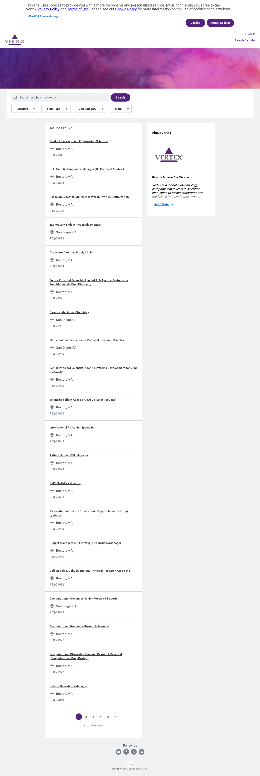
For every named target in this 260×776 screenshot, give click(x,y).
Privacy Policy (48, 9)
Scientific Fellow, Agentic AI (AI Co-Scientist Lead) (83, 399)
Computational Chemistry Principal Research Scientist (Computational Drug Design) (86, 656)
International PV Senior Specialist (72, 427)
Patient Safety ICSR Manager (69, 455)
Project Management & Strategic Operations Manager (85, 542)
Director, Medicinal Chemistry (69, 312)
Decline (195, 22)
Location (22, 108)
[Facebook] (126, 752)
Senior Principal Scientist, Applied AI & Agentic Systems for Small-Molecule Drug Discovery (89, 282)
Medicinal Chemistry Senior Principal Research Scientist (87, 340)
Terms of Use (78, 9)
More (118, 108)
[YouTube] (118, 752)
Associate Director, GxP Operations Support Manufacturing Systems (89, 513)
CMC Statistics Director (65, 483)
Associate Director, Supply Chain (71, 252)
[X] (134, 752)
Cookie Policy (126, 9)
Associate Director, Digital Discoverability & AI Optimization (89, 196)
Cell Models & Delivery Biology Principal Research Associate (90, 570)
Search (120, 97)
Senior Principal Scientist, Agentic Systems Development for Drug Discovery (93, 369)
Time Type (53, 108)
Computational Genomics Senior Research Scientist (84, 598)
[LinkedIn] (141, 752)
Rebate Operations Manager (68, 686)
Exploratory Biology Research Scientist (75, 224)
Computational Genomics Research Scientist (79, 626)
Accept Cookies (220, 22)
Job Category (87, 108)
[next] (115, 716)
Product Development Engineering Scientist (79, 141)
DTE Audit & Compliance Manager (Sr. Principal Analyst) (87, 169)
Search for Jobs (245, 40)
